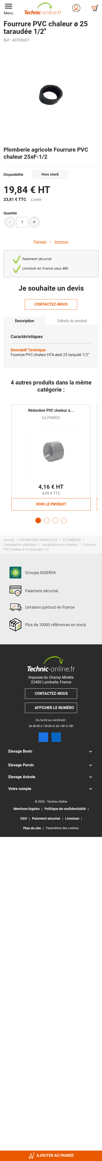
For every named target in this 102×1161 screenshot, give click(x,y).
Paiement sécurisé (46, 818)
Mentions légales (27, 809)
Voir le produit (51, 504)
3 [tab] (55, 520)
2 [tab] (47, 520)
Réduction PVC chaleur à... (51, 410)
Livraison (72, 818)
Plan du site (32, 828)
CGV (23, 818)
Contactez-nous (51, 304)
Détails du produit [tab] (72, 321)
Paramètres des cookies (62, 828)
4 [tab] (64, 520)
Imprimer (61, 242)
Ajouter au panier (55, 1155)
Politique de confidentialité (65, 809)
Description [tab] (24, 321)
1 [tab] (38, 520)
